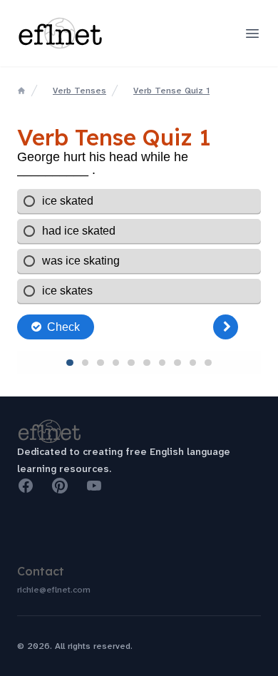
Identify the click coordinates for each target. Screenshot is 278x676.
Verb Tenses (79, 90)
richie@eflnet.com (54, 589)
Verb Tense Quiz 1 (171, 90)
